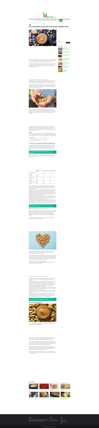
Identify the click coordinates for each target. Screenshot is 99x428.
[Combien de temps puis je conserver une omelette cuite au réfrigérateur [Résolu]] (60, 59)
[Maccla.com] (49, 15)
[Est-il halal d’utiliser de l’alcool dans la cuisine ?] (33, 394)
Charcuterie (48, 20)
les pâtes (34, 279)
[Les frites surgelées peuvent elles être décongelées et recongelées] (60, 70)
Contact (62, 422)
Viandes (37, 20)
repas (33, 87)
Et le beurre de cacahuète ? (35, 140)
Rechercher (59, 41)
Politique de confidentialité (64, 421)
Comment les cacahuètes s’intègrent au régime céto (39, 139)
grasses (33, 111)
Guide (58, 20)
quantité (40, 86)
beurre (31, 323)
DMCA (61, 423)
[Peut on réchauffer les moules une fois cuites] (60, 56)
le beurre (43, 296)
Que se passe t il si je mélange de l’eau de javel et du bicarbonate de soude (66, 49)
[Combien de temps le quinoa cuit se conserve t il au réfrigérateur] (44, 394)
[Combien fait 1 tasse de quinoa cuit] (33, 386)
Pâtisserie (56, 420)
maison (45, 351)
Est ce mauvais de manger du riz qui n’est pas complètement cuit (66, 67)
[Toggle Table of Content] (46, 138)
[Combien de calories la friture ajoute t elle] (65, 386)
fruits (43, 210)
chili (29, 284)
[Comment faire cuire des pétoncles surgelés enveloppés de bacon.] (55, 386)
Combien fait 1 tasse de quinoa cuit (33, 389)
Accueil (30, 23)
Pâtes (51, 20)
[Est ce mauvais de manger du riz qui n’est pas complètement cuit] (60, 67)
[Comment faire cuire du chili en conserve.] (44, 386)
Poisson (44, 20)
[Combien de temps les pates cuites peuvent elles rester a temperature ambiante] (60, 63)
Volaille (40, 20)
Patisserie (54, 20)
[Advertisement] (49, 5)
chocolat (31, 342)
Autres (61, 20)
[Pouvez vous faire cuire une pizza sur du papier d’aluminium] (55, 394)
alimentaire (54, 196)
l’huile (35, 343)
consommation (31, 82)
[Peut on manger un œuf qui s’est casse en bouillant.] (60, 52)
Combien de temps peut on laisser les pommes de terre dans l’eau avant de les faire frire (65, 399)
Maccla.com (54, 426)
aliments (32, 60)
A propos (62, 419)
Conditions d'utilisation (63, 420)
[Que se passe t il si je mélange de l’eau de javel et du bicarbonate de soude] (60, 49)
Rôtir (29, 262)
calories (44, 86)
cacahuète (40, 60)
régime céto (47, 79)
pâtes (35, 337)
